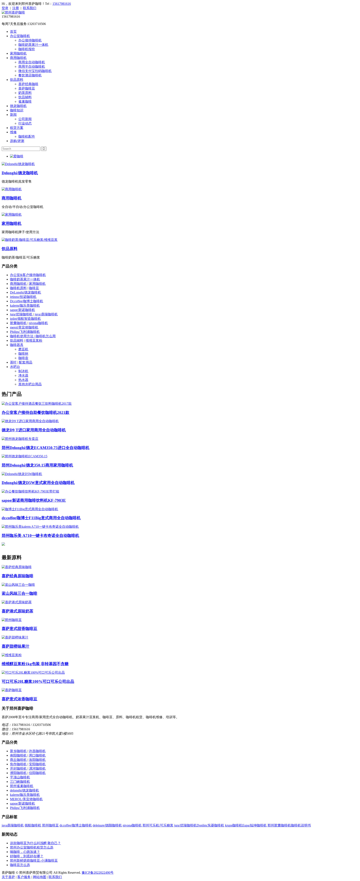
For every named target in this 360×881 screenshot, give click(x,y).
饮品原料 (16, 79)
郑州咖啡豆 (50, 825)
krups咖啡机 (233, 825)
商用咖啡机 (18, 58)
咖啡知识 (16, 110)
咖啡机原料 (18, 288)
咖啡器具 (16, 345)
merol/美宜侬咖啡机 (24, 327)
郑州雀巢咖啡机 (21, 786)
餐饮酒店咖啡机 (30, 75)
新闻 (13, 114)
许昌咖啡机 (37, 751)
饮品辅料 (25, 97)
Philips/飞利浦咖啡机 (25, 331)
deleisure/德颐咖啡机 (107, 825)
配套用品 (25, 362)
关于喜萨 (8, 877)
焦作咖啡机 (18, 764)
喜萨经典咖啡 (28, 84)
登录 (5, 8)
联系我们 (29, 8)
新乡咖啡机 (18, 751)
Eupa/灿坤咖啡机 (254, 825)
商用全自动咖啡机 (31, 62)
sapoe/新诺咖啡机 (22, 310)
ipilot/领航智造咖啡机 (25, 318)
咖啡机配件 (26, 136)
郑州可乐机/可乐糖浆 (157, 825)
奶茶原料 (25, 93)
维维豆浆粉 (34, 340)
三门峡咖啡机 (20, 781)
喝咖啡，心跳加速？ (25, 852)
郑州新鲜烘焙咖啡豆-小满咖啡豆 (34, 860)
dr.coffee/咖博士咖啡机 (76, 825)
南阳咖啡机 (18, 755)
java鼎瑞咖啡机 (13, 825)
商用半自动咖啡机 (31, 66)
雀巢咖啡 (25, 101)
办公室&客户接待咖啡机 (28, 275)
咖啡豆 (34, 288)
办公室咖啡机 (20, 36)
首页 (13, 31)
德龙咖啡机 (18, 106)
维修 (13, 132)
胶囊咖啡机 (18, 323)
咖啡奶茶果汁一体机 (33, 44)
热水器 (23, 380)
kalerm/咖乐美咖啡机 (25, 305)
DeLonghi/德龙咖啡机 (25, 292)
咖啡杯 (23, 353)
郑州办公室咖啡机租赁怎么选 (31, 847)
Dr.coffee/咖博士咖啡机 (26, 301)
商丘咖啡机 (18, 760)
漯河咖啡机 (37, 768)
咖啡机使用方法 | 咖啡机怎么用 (33, 336)
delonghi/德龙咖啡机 (24, 790)
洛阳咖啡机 (37, 760)
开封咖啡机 (18, 768)
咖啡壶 (23, 358)
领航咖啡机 (33, 825)
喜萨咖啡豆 (26, 88)
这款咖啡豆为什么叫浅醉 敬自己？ (35, 843)
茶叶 (13, 362)
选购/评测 (17, 141)
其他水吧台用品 (30, 384)
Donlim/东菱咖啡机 (210, 825)
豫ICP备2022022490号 (98, 872)
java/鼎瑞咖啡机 (46, 314)
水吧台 (15, 366)
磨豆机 (23, 349)
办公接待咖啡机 (30, 40)
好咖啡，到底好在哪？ (26, 856)
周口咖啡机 (37, 755)
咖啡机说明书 (301, 825)
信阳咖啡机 (37, 773)
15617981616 (61, 3)
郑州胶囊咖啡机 (279, 825)
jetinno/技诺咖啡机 (23, 297)
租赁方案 (16, 127)
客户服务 (24, 877)
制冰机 (23, 371)
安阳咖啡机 (37, 764)
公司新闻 (25, 119)
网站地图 (39, 877)
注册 (15, 8)
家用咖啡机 (18, 53)
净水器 (23, 375)
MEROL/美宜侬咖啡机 (26, 799)
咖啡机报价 (26, 49)
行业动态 (25, 123)
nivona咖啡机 (38, 323)
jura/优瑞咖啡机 (21, 314)
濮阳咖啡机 (18, 773)
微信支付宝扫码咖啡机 (35, 71)
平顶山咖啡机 (20, 777)
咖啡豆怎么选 (20, 865)
